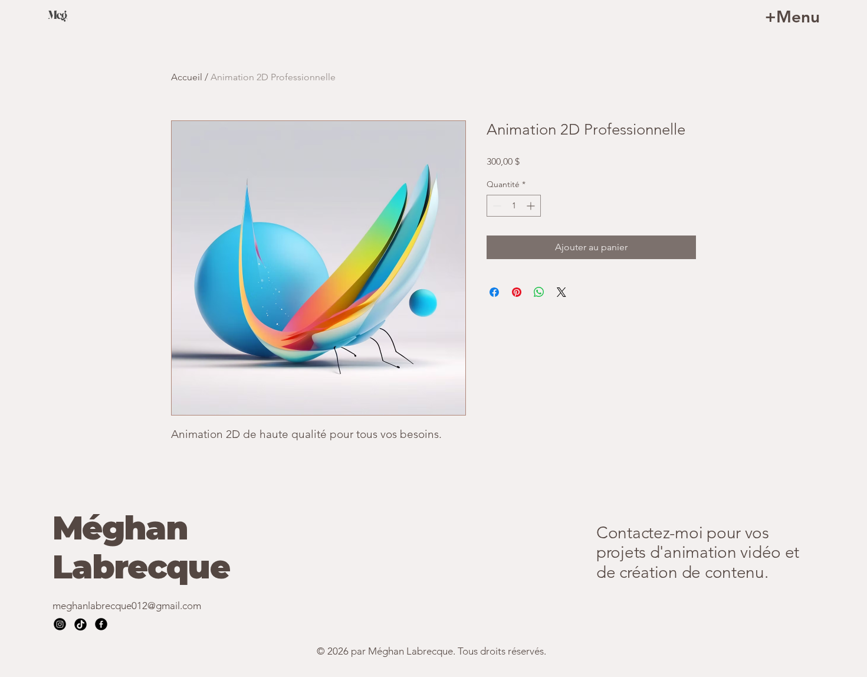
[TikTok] (80, 624)
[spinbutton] (513, 205)
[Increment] (531, 205)
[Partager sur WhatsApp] (539, 292)
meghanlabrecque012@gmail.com (126, 605)
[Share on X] (561, 292)
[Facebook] (101, 624)
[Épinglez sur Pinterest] (517, 292)
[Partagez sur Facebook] (494, 292)
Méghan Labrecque (140, 547)
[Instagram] (59, 624)
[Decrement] (495, 205)
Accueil (186, 77)
